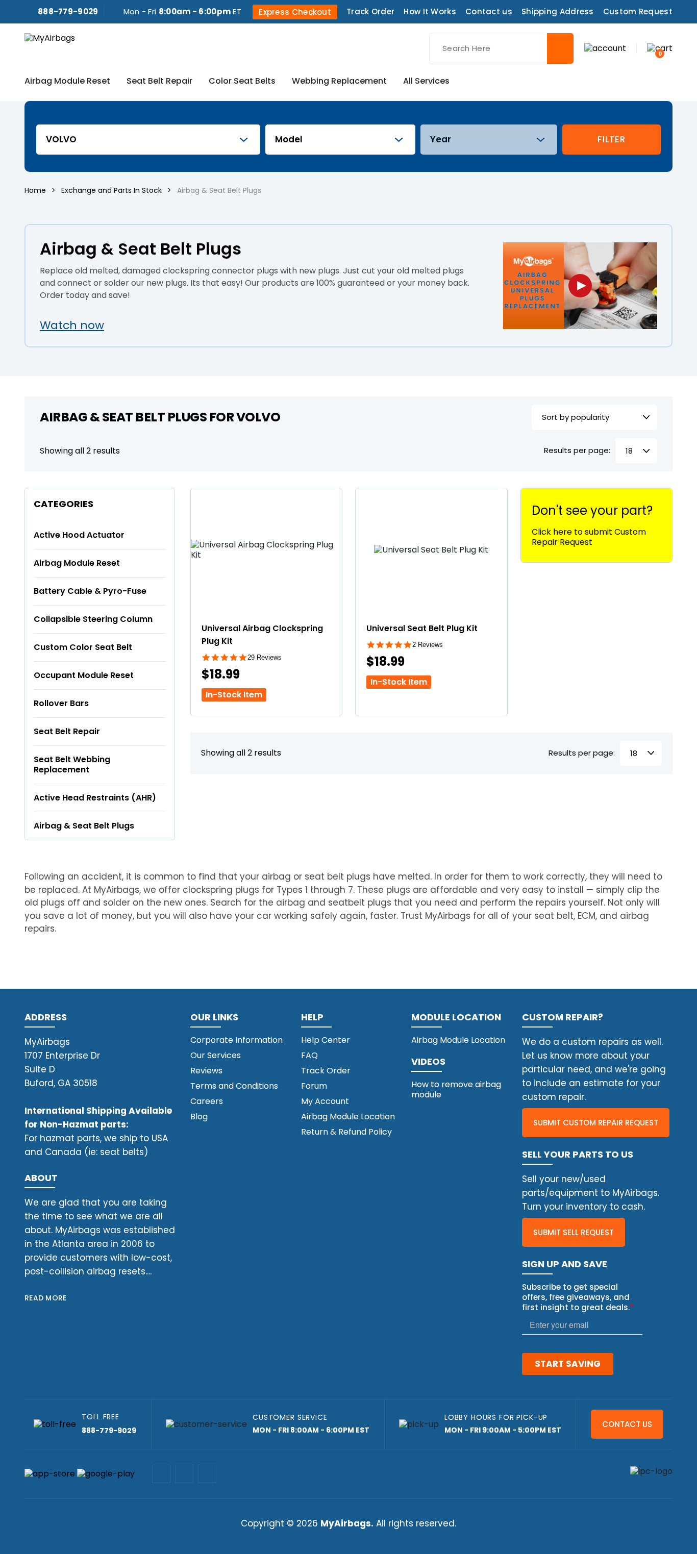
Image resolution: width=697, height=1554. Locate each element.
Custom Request (638, 11)
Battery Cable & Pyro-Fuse (90, 591)
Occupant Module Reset (84, 675)
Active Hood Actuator (79, 535)
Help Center (325, 1040)
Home (35, 190)
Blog (199, 1116)
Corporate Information (236, 1040)
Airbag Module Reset (67, 82)
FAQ (309, 1055)
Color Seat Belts (242, 82)
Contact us (488, 11)
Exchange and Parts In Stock (111, 190)
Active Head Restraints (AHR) (95, 798)
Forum (314, 1086)
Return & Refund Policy (346, 1132)
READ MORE (45, 1298)
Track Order (370, 11)
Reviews (206, 1070)
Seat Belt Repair (159, 82)
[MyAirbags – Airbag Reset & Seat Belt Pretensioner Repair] (49, 37)
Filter (611, 139)
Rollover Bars (61, 703)
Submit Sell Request (573, 1232)
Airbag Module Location (348, 1116)
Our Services (215, 1055)
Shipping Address (557, 11)
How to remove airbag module (456, 1089)
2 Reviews (427, 644)
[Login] (605, 48)
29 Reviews (264, 657)
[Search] (560, 48)
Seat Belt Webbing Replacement (72, 764)
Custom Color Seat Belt (83, 647)
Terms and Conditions (234, 1086)
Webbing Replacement (339, 82)
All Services (426, 82)
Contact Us (627, 1424)
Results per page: (577, 451)
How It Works (430, 11)
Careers (206, 1101)
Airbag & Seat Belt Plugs (84, 826)
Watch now (72, 325)
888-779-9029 (68, 11)
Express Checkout (295, 12)
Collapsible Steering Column (93, 619)
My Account (325, 1101)
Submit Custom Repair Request (595, 1122)
